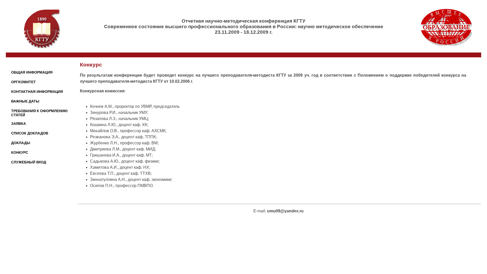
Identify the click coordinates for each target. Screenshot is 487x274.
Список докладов (29, 133)
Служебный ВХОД (28, 162)
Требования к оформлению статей (39, 113)
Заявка (18, 124)
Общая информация (32, 72)
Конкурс (19, 152)
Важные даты (25, 101)
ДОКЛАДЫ (20, 143)
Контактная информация (37, 92)
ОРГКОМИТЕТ (23, 82)
